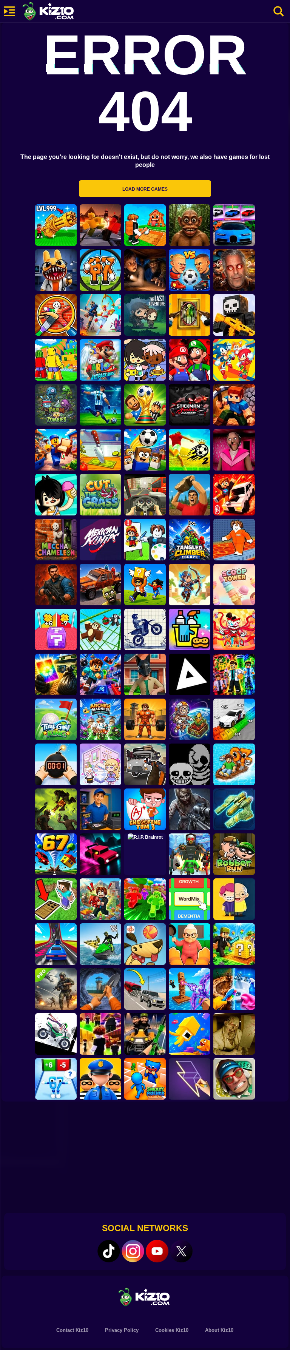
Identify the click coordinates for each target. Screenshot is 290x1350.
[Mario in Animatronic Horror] (189, 360)
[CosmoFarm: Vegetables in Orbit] (189, 719)
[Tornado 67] (56, 854)
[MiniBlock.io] (234, 944)
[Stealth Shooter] (145, 1034)
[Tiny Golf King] (56, 719)
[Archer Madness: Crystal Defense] (100, 719)
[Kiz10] (60, 12)
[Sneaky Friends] (145, 1079)
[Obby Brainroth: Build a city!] (100, 899)
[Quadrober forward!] (145, 674)
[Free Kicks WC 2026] (145, 450)
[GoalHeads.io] (189, 270)
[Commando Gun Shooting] (56, 989)
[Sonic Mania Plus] (234, 360)
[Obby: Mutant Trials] (234, 674)
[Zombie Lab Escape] (56, 584)
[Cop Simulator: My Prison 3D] (100, 1079)
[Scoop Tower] (234, 584)
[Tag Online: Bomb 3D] (56, 764)
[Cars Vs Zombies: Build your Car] (100, 584)
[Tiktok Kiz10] (108, 1251)
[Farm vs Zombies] (56, 405)
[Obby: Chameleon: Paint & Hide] (56, 315)
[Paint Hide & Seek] (189, 315)
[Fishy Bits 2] (189, 1034)
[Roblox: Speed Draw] (145, 539)
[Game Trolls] (100, 674)
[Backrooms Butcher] (234, 1034)
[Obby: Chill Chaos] (100, 1034)
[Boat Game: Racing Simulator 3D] (100, 944)
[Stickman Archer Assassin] (189, 405)
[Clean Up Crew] (189, 629)
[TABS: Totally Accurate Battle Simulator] (100, 315)
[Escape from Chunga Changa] (189, 225)
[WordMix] (189, 899)
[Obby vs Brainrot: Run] (56, 1079)
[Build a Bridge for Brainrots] (145, 225)
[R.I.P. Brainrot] (145, 854)
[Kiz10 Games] (145, 1296)
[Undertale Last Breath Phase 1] (189, 764)
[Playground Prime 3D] (234, 494)
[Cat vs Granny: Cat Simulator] (189, 944)
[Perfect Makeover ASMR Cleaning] (234, 989)
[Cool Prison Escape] (234, 539)
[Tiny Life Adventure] (234, 899)
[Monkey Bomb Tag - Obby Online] (100, 629)
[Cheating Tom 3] (145, 809)
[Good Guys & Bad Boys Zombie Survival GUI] (189, 809)
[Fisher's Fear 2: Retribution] (145, 270)
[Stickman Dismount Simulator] (56, 1034)
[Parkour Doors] (56, 899)
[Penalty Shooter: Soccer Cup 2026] (100, 405)
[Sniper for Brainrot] (100, 270)
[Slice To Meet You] (100, 450)
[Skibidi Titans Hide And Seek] (189, 854)
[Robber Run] (234, 854)
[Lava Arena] (100, 225)
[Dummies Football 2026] (145, 405)
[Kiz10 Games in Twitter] (181, 1251)
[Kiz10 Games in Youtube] (157, 1251)
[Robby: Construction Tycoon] (145, 899)
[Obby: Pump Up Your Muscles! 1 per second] (145, 719)
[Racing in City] (145, 494)
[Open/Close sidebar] (9, 11)
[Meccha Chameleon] (56, 539)
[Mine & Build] (234, 405)
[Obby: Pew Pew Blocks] (189, 989)
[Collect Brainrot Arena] (145, 584)
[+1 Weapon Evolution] (56, 225)
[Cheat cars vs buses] (145, 989)
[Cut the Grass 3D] (100, 494)
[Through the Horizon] (234, 809)
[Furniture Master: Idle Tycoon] (56, 450)
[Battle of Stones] (189, 494)
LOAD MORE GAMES (145, 189)
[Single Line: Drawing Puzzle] (189, 1079)
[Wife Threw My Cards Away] (56, 674)
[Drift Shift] (100, 854)
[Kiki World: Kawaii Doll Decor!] (100, 764)
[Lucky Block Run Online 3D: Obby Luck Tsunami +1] (56, 629)
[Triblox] (189, 674)
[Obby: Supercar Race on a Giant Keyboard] (234, 719)
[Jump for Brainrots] (56, 360)
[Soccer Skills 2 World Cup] (189, 450)
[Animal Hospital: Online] (56, 270)
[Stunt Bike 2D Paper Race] (145, 629)
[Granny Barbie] (234, 450)
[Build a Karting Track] (56, 944)
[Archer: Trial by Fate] (189, 584)
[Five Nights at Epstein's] (234, 270)
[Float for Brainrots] (234, 764)
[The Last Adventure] (145, 315)
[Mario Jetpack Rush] (100, 360)
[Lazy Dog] (145, 944)
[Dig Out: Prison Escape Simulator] (100, 989)
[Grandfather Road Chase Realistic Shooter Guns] (145, 764)
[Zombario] (56, 809)
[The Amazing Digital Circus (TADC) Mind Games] (234, 629)
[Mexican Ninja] (100, 539)
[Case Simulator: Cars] (234, 225)
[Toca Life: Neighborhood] (145, 360)
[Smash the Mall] (234, 1079)
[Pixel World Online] (234, 315)
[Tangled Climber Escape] (189, 539)
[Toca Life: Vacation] (56, 494)
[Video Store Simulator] (100, 809)
